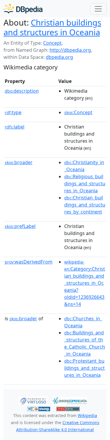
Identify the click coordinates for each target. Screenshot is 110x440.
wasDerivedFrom (29, 262)
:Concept (78, 112)
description (22, 91)
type (13, 112)
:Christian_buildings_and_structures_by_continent (84, 204)
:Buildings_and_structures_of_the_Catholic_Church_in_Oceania (84, 343)
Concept (52, 43)
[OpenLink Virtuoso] (33, 400)
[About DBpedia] (23, 8)
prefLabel (20, 226)
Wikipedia (87, 415)
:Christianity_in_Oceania (84, 166)
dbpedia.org (59, 57)
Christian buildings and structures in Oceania (52, 27)
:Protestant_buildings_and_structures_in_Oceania (84, 368)
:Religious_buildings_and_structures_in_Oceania (84, 183)
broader (19, 162)
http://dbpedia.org (70, 50)
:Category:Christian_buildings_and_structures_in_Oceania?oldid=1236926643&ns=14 (84, 283)
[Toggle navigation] (98, 9)
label (14, 127)
